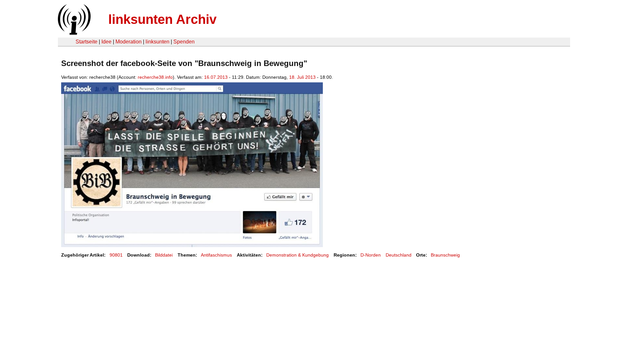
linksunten (157, 41)
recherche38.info (155, 77)
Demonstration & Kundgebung (297, 255)
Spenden (184, 41)
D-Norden (370, 255)
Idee (106, 41)
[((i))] (74, 33)
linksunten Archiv (162, 19)
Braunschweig (445, 255)
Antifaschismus (216, 255)
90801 (116, 255)
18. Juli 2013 (302, 77)
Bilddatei (164, 255)
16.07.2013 (216, 77)
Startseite (86, 41)
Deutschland (398, 255)
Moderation (128, 41)
